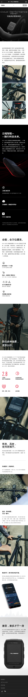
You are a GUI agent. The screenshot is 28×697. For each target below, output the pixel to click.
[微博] (2, 691)
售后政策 (3, 688)
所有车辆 (3, 685)
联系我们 (3, 679)
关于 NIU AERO (4, 682)
